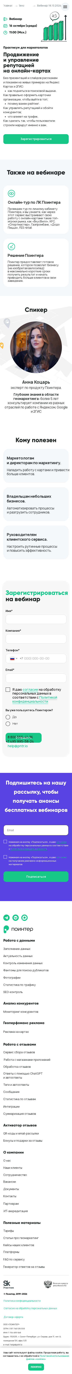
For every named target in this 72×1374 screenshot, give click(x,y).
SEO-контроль (13, 992)
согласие (30, 689)
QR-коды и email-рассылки (21, 1133)
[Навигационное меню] (65, 7)
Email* (10, 670)
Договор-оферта (13, 1317)
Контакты (9, 1196)
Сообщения (11, 1092)
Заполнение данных (16, 949)
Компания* (13, 631)
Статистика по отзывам (19, 1099)
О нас (7, 1160)
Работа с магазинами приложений (27, 1060)
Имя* (9, 611)
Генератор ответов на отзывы (24, 1267)
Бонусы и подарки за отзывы (22, 1141)
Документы (11, 1189)
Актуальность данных (18, 956)
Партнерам (11, 1204)
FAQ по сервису (14, 1259)
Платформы (11, 1252)
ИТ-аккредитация (16, 1211)
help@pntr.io (18, 746)
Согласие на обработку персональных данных (30, 1308)
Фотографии (11, 978)
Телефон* (13, 650)
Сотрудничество (15, 1175)
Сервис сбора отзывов (19, 1052)
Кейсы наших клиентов (18, 1245)
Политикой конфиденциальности (34, 699)
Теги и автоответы (16, 1085)
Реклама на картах (16, 1032)
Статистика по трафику (19, 985)
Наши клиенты (12, 1168)
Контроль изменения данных (23, 963)
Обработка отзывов (17, 1067)
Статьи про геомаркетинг (21, 1238)
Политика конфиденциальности (22, 1300)
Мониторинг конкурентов (20, 1012)
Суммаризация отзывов (19, 1114)
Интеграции (11, 1106)
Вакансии (9, 1182)
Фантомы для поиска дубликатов (26, 970)
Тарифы (8, 1231)
